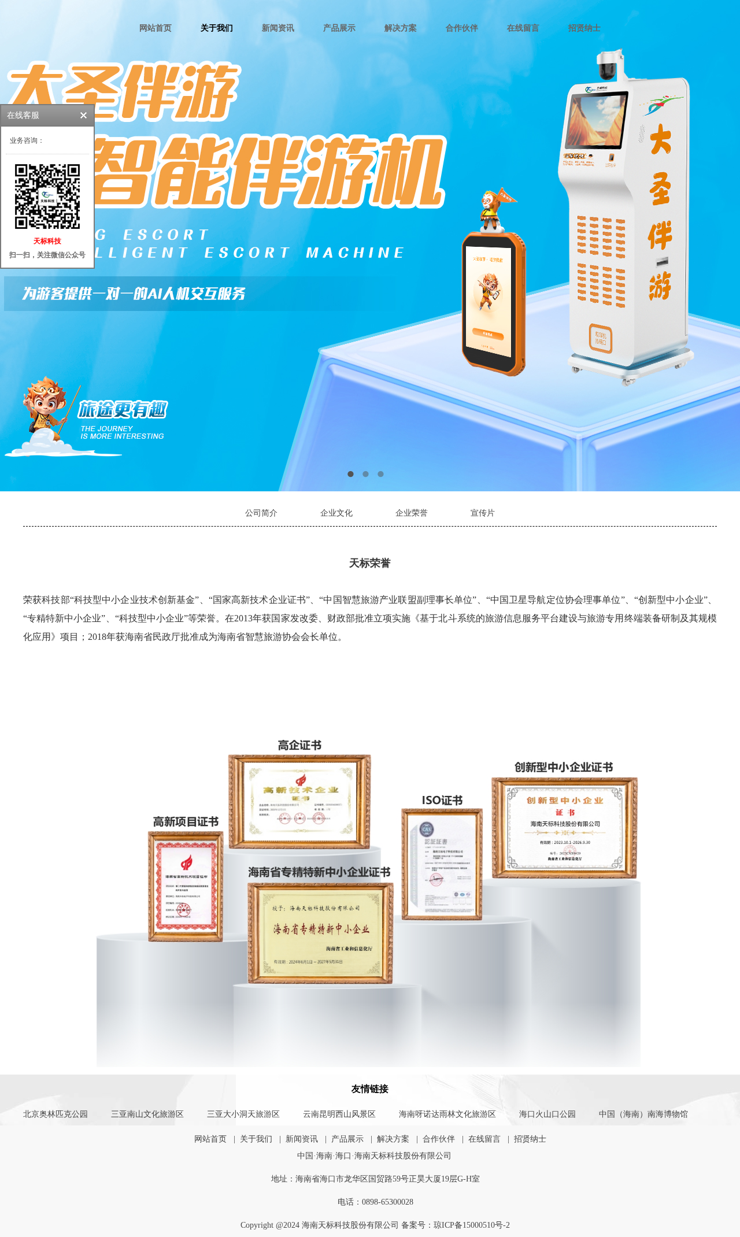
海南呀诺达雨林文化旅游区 (447, 1114)
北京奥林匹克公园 (55, 1114)
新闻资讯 (278, 28)
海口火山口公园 (547, 1114)
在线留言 (523, 28)
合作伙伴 (462, 28)
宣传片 (483, 513)
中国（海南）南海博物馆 (643, 1114)
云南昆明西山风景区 (339, 1114)
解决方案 (400, 28)
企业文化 (336, 513)
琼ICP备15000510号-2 (472, 1225)
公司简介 (261, 513)
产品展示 (339, 28)
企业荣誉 (411, 513)
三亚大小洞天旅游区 (243, 1114)
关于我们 (217, 28)
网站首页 (155, 28)
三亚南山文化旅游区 (147, 1114)
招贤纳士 (584, 28)
